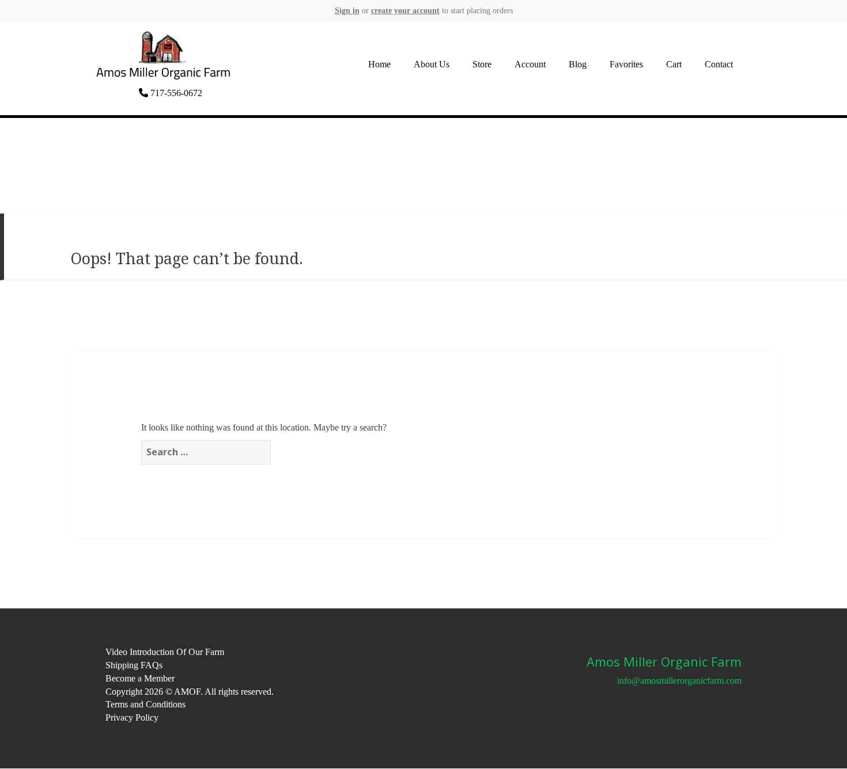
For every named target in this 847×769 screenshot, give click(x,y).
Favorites (626, 64)
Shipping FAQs (133, 665)
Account (530, 64)
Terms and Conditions (145, 704)
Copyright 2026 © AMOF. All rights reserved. (189, 691)
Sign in (347, 10)
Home (379, 64)
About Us (431, 64)
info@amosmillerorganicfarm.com (679, 681)
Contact (719, 64)
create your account (405, 10)
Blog (578, 64)
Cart (674, 64)
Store (481, 64)
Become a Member (140, 678)
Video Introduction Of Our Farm (164, 652)
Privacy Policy (131, 717)
